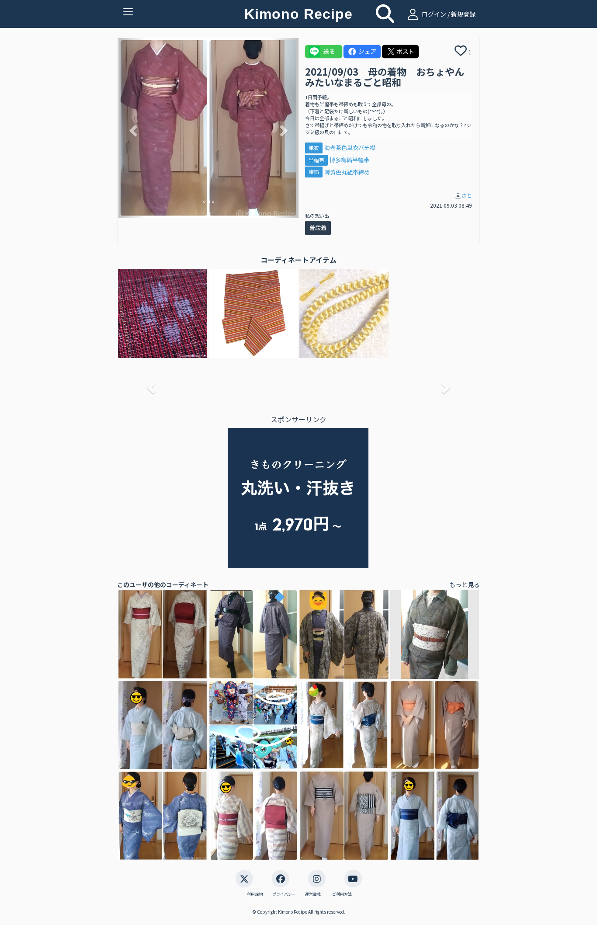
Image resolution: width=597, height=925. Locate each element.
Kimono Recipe (298, 14)
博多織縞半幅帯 (349, 160)
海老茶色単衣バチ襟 (349, 147)
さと (467, 195)
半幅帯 (316, 159)
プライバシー (284, 894)
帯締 (314, 172)
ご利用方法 (342, 894)
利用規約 (255, 894)
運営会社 (313, 894)
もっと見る (464, 584)
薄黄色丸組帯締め (347, 172)
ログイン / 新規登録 (448, 14)
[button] (132, 128)
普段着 (317, 227)
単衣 (314, 147)
